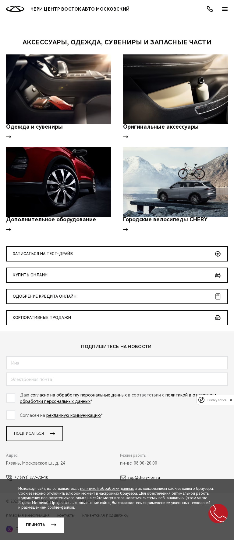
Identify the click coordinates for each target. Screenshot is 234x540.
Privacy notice (216, 400)
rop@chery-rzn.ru (144, 478)
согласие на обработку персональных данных (78, 395)
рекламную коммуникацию (73, 415)
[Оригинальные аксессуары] (175, 89)
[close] (231, 400)
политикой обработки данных (107, 488)
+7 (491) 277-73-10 (31, 478)
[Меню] (225, 9)
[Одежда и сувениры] (58, 89)
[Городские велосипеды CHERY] (175, 182)
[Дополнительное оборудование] (58, 182)
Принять (35, 525)
